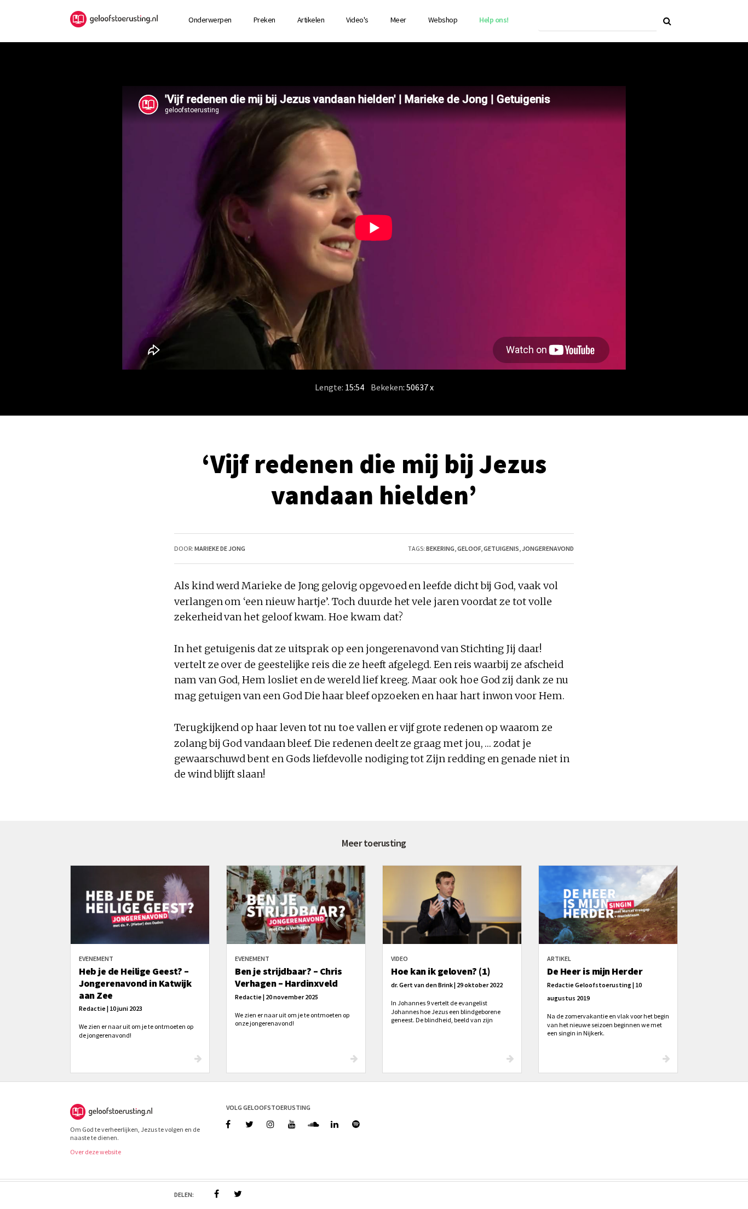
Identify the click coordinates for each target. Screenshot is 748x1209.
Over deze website (95, 1152)
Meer (398, 20)
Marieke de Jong (219, 548)
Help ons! (494, 20)
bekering (440, 548)
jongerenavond (548, 548)
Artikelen (311, 20)
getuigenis (501, 548)
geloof (469, 548)
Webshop (443, 20)
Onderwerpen (210, 20)
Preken (264, 20)
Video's (357, 20)
